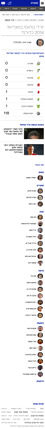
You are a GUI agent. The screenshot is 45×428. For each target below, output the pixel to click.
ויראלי (6, 9)
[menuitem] (33, 8)
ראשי (41, 9)
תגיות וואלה (38, 404)
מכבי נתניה (5, 419)
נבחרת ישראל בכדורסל (26, 426)
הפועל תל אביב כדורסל (21, 416)
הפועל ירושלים (6, 412)
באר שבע (15, 15)
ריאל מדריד (13, 426)
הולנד (19, 20)
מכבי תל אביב (25, 15)
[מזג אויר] (10, 3)
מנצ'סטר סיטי (39, 426)
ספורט (34, 3)
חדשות (33, 9)
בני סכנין (4, 408)
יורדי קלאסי (9, 20)
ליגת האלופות (39, 419)
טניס (10, 416)
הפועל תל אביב (37, 416)
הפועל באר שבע (21, 412)
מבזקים (24, 9)
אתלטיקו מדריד (31, 408)
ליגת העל (26, 419)
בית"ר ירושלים (16, 409)
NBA (42, 409)
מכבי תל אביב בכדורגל (34, 423)
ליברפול (3, 416)
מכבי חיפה (5, 15)
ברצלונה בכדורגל (37, 412)
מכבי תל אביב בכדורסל (8, 422)
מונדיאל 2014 (30, 20)
